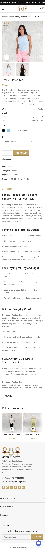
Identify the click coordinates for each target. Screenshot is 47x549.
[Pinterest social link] (18, 179)
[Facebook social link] (8, 179)
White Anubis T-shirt (12, 435)
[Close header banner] (42, 2)
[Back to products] (38, 16)
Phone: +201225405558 (14, 478)
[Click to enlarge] (6, 57)
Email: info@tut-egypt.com (15, 482)
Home (4, 17)
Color (4, 126)
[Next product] (41, 16)
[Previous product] (35, 16)
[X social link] (12, 179)
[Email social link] (15, 179)
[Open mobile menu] (3, 8)
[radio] (3, 130)
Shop (11, 17)
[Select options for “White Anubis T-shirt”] (12, 429)
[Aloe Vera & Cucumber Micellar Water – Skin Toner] (33, 423)
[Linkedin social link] (21, 179)
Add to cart (21, 153)
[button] (33, 429)
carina (15, 175)
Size (3, 137)
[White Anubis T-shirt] (12, 423)
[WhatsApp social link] (24, 179)
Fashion (14, 171)
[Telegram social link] (27, 179)
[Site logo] (22, 9)
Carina (9, 175)
